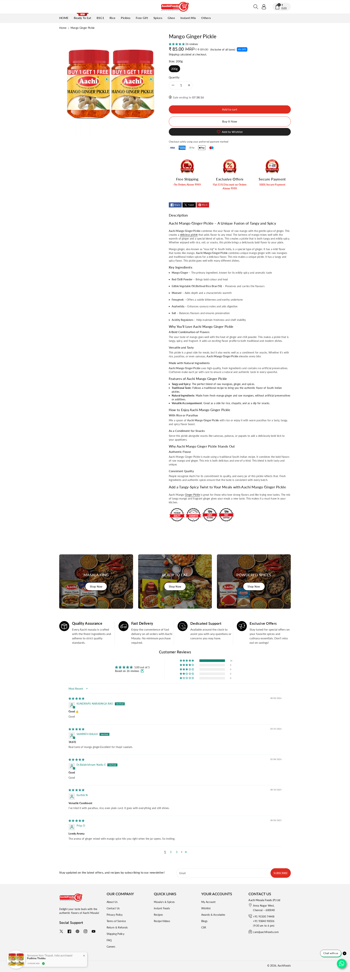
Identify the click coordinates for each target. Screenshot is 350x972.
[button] (256, 7)
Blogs (204, 921)
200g (174, 68)
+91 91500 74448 (263, 916)
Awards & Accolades (213, 914)
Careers (111, 946)
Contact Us (113, 908)
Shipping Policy (116, 933)
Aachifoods (284, 965)
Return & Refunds (117, 927)
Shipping (174, 54)
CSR (203, 927)
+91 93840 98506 (263, 921)
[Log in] (264, 7)
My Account (208, 901)
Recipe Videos (162, 921)
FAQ (109, 940)
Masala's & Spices (164, 901)
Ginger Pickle (192, 494)
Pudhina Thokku (36, 958)
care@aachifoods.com (266, 932)
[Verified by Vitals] (43, 963)
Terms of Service (116, 921)
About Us (112, 901)
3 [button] (176, 852)
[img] (77, 698)
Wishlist (206, 908)
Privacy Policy (115, 914)
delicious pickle (189, 234)
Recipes (158, 914)
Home (62, 27)
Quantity (174, 77)
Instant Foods (162, 908)
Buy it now (229, 121)
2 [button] (171, 852)
